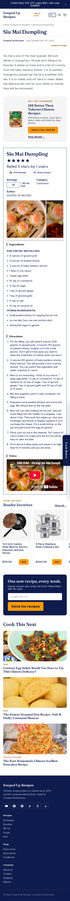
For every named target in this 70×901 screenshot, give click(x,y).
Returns (7, 882)
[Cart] (65, 15)
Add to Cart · (43, 130)
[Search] (59, 14)
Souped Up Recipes (20, 25)
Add (23, 562)
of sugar (21, 285)
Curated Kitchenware (44, 894)
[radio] (9, 161)
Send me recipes (25, 606)
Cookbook (8, 857)
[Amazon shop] (45, 806)
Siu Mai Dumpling (27, 154)
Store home (9, 849)
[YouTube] (6, 806)
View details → (36, 137)
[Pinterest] (22, 806)
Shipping (7, 878)
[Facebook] (14, 806)
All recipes (8, 820)
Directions (16, 336)
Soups (6, 832)
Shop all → (61, 505)
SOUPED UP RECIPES (19, 195)
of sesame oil (24, 305)
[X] (38, 806)
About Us (8, 870)
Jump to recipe (59, 45)
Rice (5, 836)
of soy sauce (24, 270)
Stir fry (6, 828)
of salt (19, 300)
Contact (7, 874)
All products (9, 853)
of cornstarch (24, 280)
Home (6, 25)
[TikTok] (30, 806)
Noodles (7, 824)
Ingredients (16, 244)
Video (13, 455)
